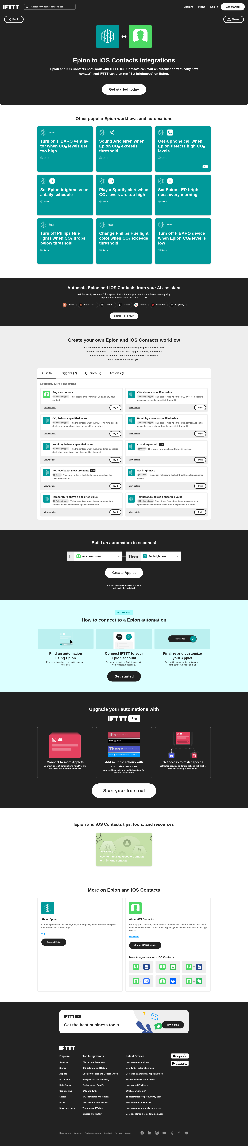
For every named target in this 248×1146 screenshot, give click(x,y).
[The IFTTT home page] (11, 7)
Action (143, 475)
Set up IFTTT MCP (124, 316)
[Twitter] (171, 1133)
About (128, 1133)
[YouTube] (164, 1133)
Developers (65, 1133)
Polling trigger (62, 396)
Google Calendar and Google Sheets (100, 1074)
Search (62, 1097)
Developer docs (67, 1108)
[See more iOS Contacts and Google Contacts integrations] (168, 967)
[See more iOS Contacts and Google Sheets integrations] (141, 967)
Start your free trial (124, 790)
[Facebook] (142, 1133)
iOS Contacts (118, 60)
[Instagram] (157, 1133)
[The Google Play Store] (180, 1064)
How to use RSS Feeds (137, 1085)
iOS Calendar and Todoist (95, 1102)
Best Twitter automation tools (140, 1068)
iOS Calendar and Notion (95, 1068)
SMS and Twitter (90, 1091)
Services (63, 1062)
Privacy (118, 1133)
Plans (201, 7)
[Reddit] (186, 1133)
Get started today (124, 89)
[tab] (46, 373)
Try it (115, 408)
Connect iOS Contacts (145, 945)
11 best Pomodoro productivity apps (143, 1097)
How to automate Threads (138, 1102)
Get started (233, 6)
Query (143, 449)
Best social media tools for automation (144, 1114)
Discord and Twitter (92, 1114)
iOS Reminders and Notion (96, 1097)
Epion (81, 60)
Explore (188, 7)
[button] (124, 676)
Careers (78, 1133)
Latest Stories (135, 1056)
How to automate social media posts (143, 1108)
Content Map (65, 1091)
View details (50, 407)
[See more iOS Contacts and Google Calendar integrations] (141, 981)
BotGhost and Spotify (93, 1085)
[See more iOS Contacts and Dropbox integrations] (168, 981)
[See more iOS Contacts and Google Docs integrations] (194, 967)
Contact (108, 1133)
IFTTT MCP (64, 1079)
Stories (62, 1068)
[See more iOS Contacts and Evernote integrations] (194, 981)
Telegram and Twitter (93, 1108)
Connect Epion (54, 942)
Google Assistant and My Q (96, 1079)
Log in (214, 7)
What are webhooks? (136, 1091)
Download (134, 937)
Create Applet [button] (124, 573)
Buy (43, 933)
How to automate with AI (137, 1062)
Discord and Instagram (94, 1062)
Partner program (93, 1133)
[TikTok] (179, 1133)
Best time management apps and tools (144, 1074)
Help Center (65, 1085)
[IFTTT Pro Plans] (161, 444)
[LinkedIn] (149, 1133)
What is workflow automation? (140, 1079)
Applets (63, 1074)
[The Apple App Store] (180, 1056)
